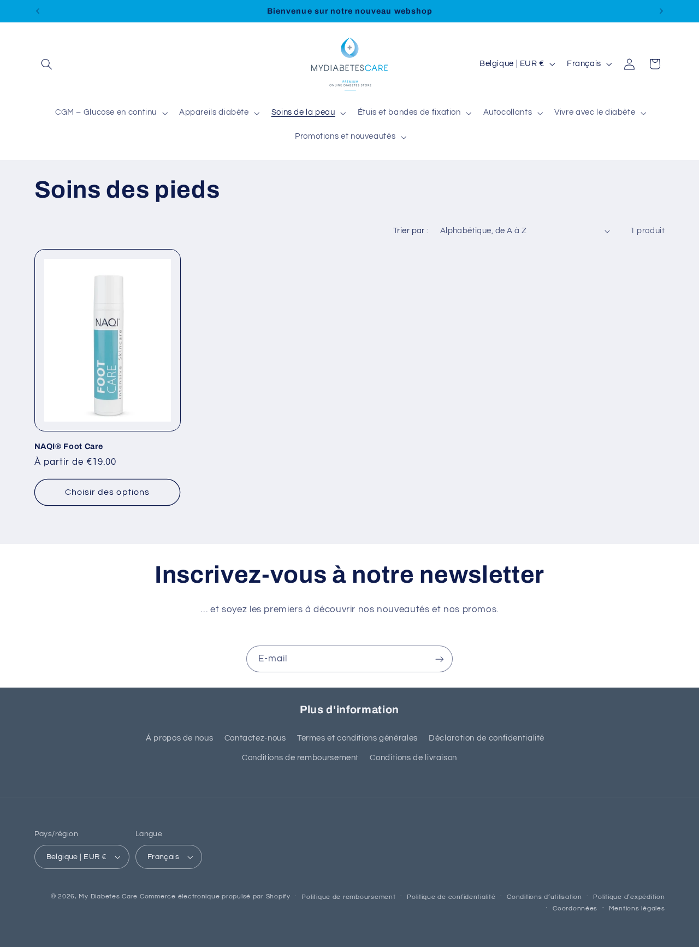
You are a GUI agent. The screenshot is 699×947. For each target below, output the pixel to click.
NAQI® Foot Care (68, 446)
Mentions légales (637, 908)
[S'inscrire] (439, 659)
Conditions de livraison (413, 758)
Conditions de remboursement (300, 758)
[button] (47, 63)
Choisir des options (107, 492)
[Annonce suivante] (661, 11)
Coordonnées (575, 908)
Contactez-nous (255, 738)
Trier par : (411, 231)
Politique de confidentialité (451, 897)
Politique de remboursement (348, 897)
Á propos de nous (179, 738)
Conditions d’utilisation (544, 897)
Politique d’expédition (629, 897)
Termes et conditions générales (357, 738)
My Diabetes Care (108, 896)
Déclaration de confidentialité (486, 738)
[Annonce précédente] (38, 11)
